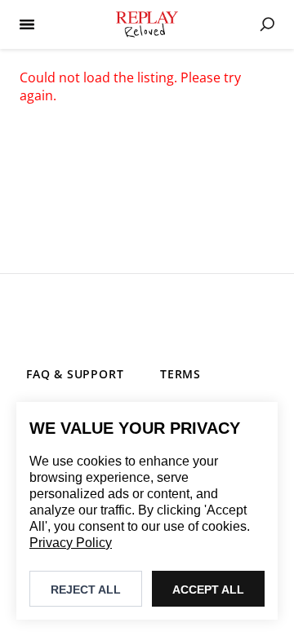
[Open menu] (27, 24)
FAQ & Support (74, 374)
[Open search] (267, 24)
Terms (180, 374)
